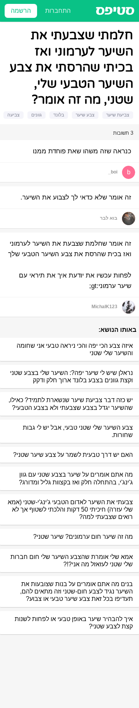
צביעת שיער (117, 115)
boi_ (112, 172)
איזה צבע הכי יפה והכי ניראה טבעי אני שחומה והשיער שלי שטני (75, 349)
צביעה (13, 115)
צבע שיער (85, 115)
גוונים (36, 115)
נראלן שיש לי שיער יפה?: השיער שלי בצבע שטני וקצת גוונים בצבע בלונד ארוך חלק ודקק (71, 377)
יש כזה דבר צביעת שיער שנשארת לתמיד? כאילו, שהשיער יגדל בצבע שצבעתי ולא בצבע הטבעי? (70, 404)
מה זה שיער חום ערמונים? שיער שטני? (83, 536)
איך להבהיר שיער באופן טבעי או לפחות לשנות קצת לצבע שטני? (74, 623)
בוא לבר (108, 218)
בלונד (58, 115)
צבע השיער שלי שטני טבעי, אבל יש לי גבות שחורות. (78, 431)
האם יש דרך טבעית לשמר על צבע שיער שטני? (73, 454)
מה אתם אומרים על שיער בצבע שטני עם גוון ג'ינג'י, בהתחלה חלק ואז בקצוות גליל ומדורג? (76, 478)
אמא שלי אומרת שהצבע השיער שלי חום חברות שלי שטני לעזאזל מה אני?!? (71, 560)
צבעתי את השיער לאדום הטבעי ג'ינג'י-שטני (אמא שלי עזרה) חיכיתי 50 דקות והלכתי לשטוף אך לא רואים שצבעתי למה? (70, 509)
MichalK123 (104, 306)
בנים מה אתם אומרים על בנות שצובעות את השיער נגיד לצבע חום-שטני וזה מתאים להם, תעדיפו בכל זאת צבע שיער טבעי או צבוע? (76, 591)
